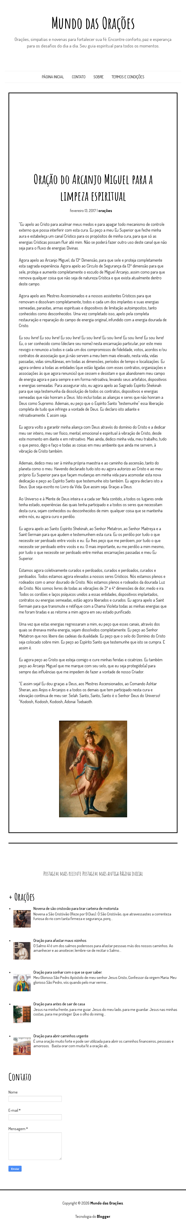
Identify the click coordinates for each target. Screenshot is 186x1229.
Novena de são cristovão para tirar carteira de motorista (75, 908)
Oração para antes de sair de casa (59, 1003)
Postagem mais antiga (100, 873)
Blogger (103, 1216)
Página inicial (53, 76)
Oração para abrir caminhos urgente (60, 1035)
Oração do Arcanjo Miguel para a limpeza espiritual (93, 187)
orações (105, 210)
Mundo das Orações (93, 23)
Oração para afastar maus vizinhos (59, 940)
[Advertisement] (94, 134)
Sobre (98, 76)
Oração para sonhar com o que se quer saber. (67, 972)
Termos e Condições (128, 76)
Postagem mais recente (62, 873)
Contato (78, 76)
